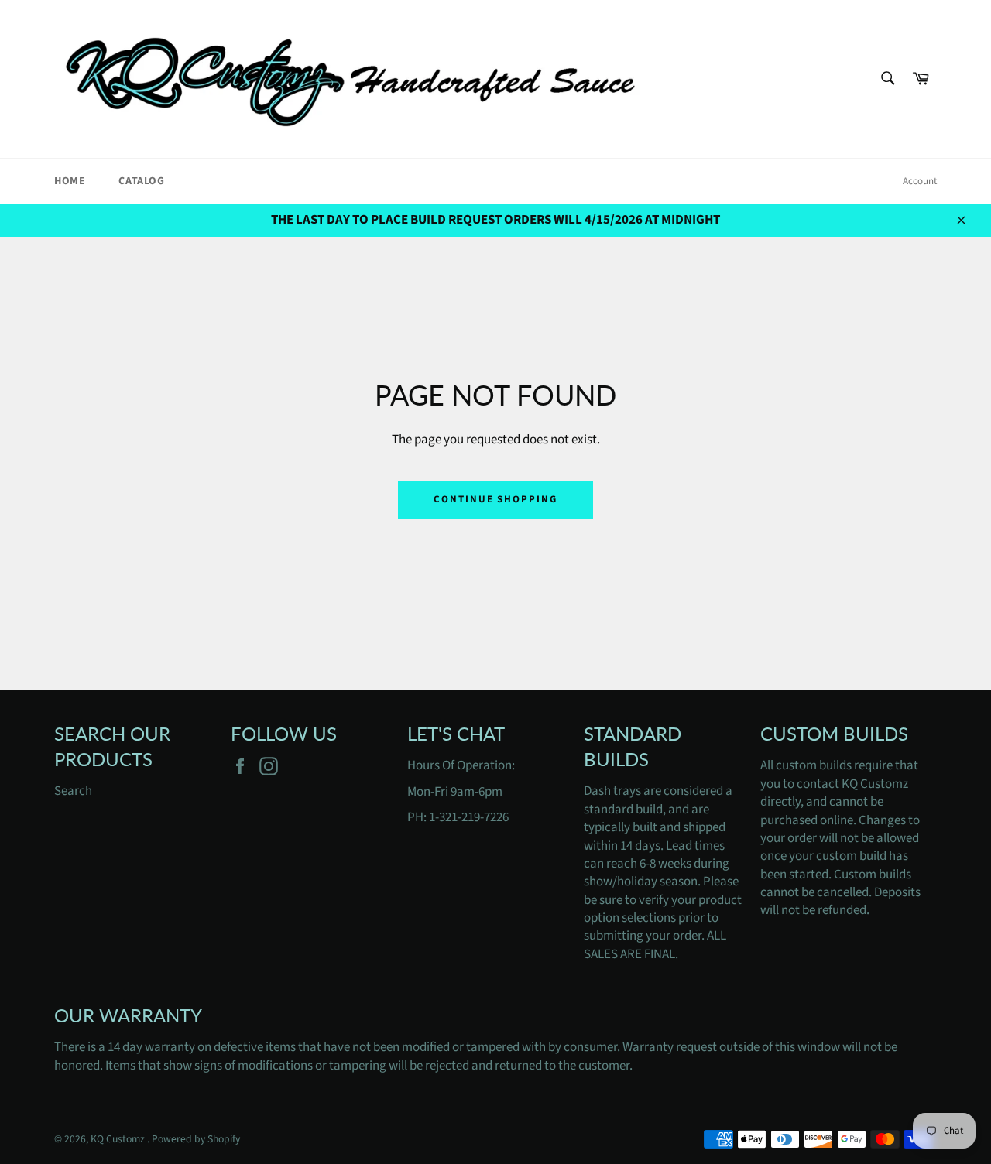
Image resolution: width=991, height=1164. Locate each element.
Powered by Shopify (196, 1138)
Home (69, 181)
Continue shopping (495, 499)
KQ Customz (119, 1138)
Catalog (141, 181)
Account (920, 181)
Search (73, 791)
